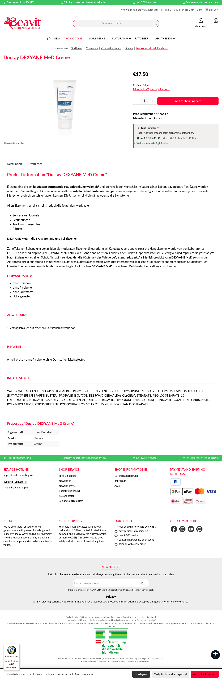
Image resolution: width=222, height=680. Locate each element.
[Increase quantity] (152, 101)
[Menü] (17, 646)
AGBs (117, 486)
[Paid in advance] (200, 501)
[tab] (14, 164)
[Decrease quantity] (136, 101)
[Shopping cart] (215, 20)
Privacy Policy (122, 590)
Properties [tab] (35, 163)
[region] (65, 108)
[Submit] (143, 583)
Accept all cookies (204, 674)
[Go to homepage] (22, 23)
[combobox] (112, 23)
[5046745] (64, 108)
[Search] (155, 23)
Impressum (120, 481)
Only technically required (170, 674)
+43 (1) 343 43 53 (168, 10)
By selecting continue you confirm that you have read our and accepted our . (113, 601)
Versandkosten (67, 496)
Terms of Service (140, 590)
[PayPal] (175, 482)
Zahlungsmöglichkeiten (71, 501)
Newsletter (65, 481)
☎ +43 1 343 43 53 (148, 138)
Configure (141, 674)
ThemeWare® (142, 662)
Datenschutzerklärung (126, 476)
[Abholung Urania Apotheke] (187, 501)
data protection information (118, 601)
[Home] (48, 38)
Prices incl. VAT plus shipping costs (151, 89)
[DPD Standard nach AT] (175, 501)
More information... (85, 674)
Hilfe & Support (67, 476)
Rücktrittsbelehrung (69, 491)
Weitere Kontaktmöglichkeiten (152, 143)
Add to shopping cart (188, 101)
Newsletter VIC (67, 486)
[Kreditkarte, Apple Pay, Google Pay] (193, 491)
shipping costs (95, 617)
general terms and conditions (170, 601)
